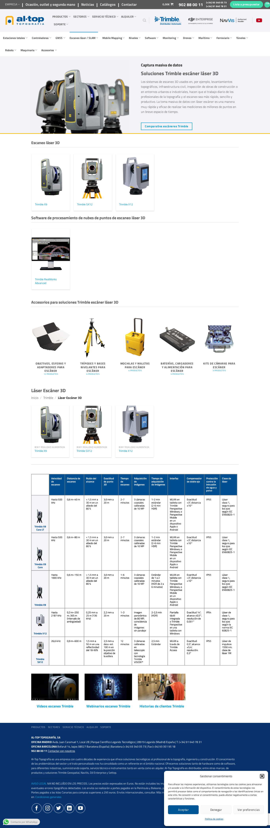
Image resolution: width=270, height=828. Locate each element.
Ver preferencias (249, 809)
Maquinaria (27, 50)
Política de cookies (214, 819)
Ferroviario (222, 38)
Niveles (133, 38)
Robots (9, 50)
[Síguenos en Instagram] (48, 808)
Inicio (34, 397)
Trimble (48, 397)
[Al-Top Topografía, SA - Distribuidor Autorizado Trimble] (24, 20)
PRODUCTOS (60, 16)
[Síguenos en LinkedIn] (69, 808)
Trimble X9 (41, 204)
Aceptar (183, 809)
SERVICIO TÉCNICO (104, 16)
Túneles (240, 38)
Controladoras (40, 38)
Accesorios (47, 50)
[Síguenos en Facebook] (37, 808)
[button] (262, 776)
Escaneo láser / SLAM (82, 38)
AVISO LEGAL (39, 783)
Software (150, 38)
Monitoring (169, 38)
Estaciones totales (14, 38)
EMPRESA (11, 4)
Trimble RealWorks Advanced (46, 281)
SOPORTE (60, 24)
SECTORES (80, 16)
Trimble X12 (126, 204)
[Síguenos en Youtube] (80, 808)
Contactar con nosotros (61, 751)
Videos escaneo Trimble (55, 706)
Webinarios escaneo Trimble (108, 706)
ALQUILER (127, 16)
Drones (187, 38)
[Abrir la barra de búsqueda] (144, 20)
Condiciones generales (48, 797)
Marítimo (204, 38)
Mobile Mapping (112, 38)
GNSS (59, 38)
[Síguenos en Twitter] (58, 808)
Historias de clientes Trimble (162, 706)
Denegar (216, 809)
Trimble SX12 (85, 204)
